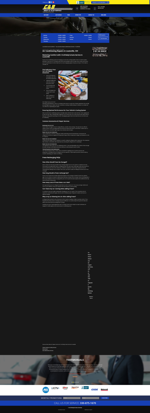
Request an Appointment (99, 2)
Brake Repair (45, 348)
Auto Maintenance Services (47, 350)
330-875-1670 (101, 8)
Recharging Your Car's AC (48, 125)
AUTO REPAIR (58, 15)
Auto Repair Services (61, 409)
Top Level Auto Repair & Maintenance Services (65, 46)
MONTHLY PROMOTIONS (51, 398)
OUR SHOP (46, 15)
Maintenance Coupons (88, 409)
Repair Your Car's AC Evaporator (49, 143)
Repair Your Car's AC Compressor (49, 132)
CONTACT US (91, 15)
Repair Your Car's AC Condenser (49, 138)
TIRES (68, 15)
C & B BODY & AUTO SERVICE (48, 46)
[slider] (75, 370)
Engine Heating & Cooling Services (49, 347)
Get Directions (104, 38)
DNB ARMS (103, 15)
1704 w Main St (52, 49)
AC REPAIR (78, 46)
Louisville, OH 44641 (60, 49)
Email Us (103, 35)
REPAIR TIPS (78, 15)
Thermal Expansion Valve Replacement (50, 149)
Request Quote (91, 297)
